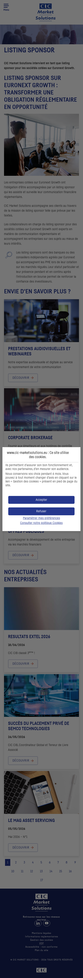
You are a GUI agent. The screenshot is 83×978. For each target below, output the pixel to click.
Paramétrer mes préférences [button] (41, 518)
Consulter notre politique (41, 523)
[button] (41, 500)
